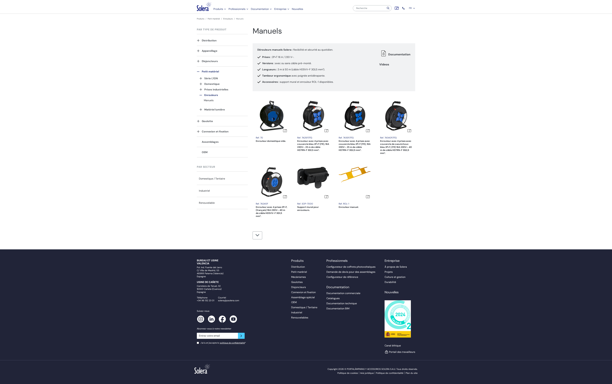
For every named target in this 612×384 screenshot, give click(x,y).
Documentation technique (341, 303)
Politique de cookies (347, 373)
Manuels (209, 100)
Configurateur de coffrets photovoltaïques (350, 266)
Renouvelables (299, 317)
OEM (205, 152)
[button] (404, 8)
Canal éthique (393, 345)
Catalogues (333, 298)
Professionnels (237, 9)
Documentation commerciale (343, 293)
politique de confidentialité (232, 343)
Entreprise (280, 9)
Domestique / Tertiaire (212, 178)
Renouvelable (207, 202)
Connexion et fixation (215, 131)
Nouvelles (297, 9)
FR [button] (410, 8)
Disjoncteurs (210, 61)
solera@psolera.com (228, 300)
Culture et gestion (395, 277)
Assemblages (210, 142)
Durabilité (390, 282)
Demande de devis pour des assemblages (350, 272)
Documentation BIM (337, 308)
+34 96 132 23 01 (205, 300)
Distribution (209, 40)
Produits (218, 9)
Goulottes (297, 282)
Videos (384, 64)
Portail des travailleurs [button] (402, 352)
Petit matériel (214, 19)
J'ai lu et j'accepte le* (223, 343)
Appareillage (209, 51)
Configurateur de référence (342, 277)
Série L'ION (211, 78)
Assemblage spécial (303, 297)
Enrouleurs (228, 19)
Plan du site (412, 373)
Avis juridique (367, 373)
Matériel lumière (214, 109)
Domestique (212, 84)
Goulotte (207, 121)
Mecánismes (298, 277)
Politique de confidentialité (389, 373)
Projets (389, 272)
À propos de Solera (396, 266)
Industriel (204, 190)
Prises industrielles (216, 89)
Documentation (260, 9)
